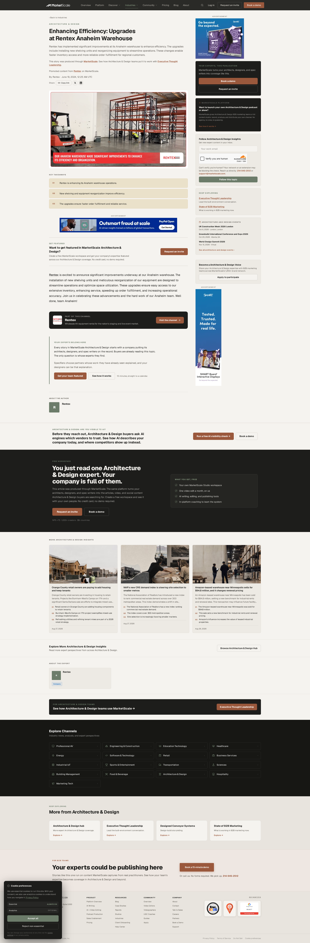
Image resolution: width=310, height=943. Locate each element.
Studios (118, 914)
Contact (175, 906)
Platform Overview (94, 901)
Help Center (120, 927)
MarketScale (91, 61)
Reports (118, 910)
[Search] (202, 5)
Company (57, 684)
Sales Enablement (94, 918)
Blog (176, 5)
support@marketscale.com (212, 173)
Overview (86, 5)
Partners (175, 918)
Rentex (77, 71)
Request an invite (229, 5)
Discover (113, 5)
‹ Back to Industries (58, 17)
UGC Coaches (149, 914)
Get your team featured (70, 375)
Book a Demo (177, 922)
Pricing (165, 5)
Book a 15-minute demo (197, 867)
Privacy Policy (208, 938)
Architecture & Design (64, 24)
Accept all (33, 918)
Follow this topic (228, 179)
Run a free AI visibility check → (213, 436)
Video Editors (149, 906)
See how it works (101, 375)
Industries (130, 5)
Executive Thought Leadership (215, 198)
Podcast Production (95, 914)
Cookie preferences (253, 938)
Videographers (150, 910)
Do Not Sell (238, 938)
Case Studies (120, 906)
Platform (99, 5)
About (186, 5)
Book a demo (228, 81)
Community (149, 5)
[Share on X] (75, 83)
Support (175, 927)
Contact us (53, 914)
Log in (211, 5)
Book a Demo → (55, 917)
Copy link (65, 83)
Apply (146, 922)
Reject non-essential (33, 926)
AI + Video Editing (94, 910)
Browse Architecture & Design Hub (239, 648)
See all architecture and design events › (216, 250)
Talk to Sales (177, 910)
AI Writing (91, 906)
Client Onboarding (122, 922)
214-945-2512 (244, 170)
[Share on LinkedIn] (81, 83)
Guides (147, 918)
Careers (175, 914)
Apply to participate (228, 277)
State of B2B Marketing (211, 206)
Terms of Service (224, 938)
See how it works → (207, 126)
